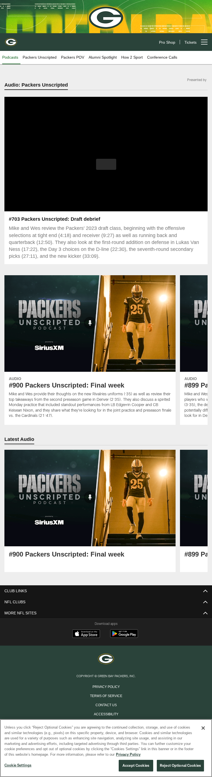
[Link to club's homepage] (11, 39)
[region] (106, 748)
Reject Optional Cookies (180, 765)
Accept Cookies (136, 765)
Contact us (106, 705)
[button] (106, 164)
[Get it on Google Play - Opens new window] (124, 636)
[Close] (203, 728)
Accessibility (106, 714)
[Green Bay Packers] (106, 659)
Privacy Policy (106, 686)
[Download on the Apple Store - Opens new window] (86, 634)
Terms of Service (106, 696)
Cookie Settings (17, 765)
